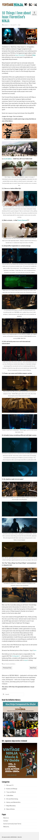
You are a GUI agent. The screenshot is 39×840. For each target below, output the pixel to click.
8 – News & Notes (9, 809)
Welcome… (6, 826)
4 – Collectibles (8, 795)
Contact (5, 821)
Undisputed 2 (16, 656)
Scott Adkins (8, 159)
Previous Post (7, 668)
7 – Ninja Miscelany (10, 805)
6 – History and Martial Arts (12, 802)
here (35, 650)
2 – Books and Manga (10, 788)
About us (6, 818)
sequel (26, 660)
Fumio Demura (22, 220)
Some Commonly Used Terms (12, 824)
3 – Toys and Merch (10, 792)
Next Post (33, 668)
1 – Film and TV (8, 785)
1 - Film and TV (12, 25)
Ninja (33, 55)
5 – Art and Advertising (11, 799)
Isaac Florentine (20, 55)
